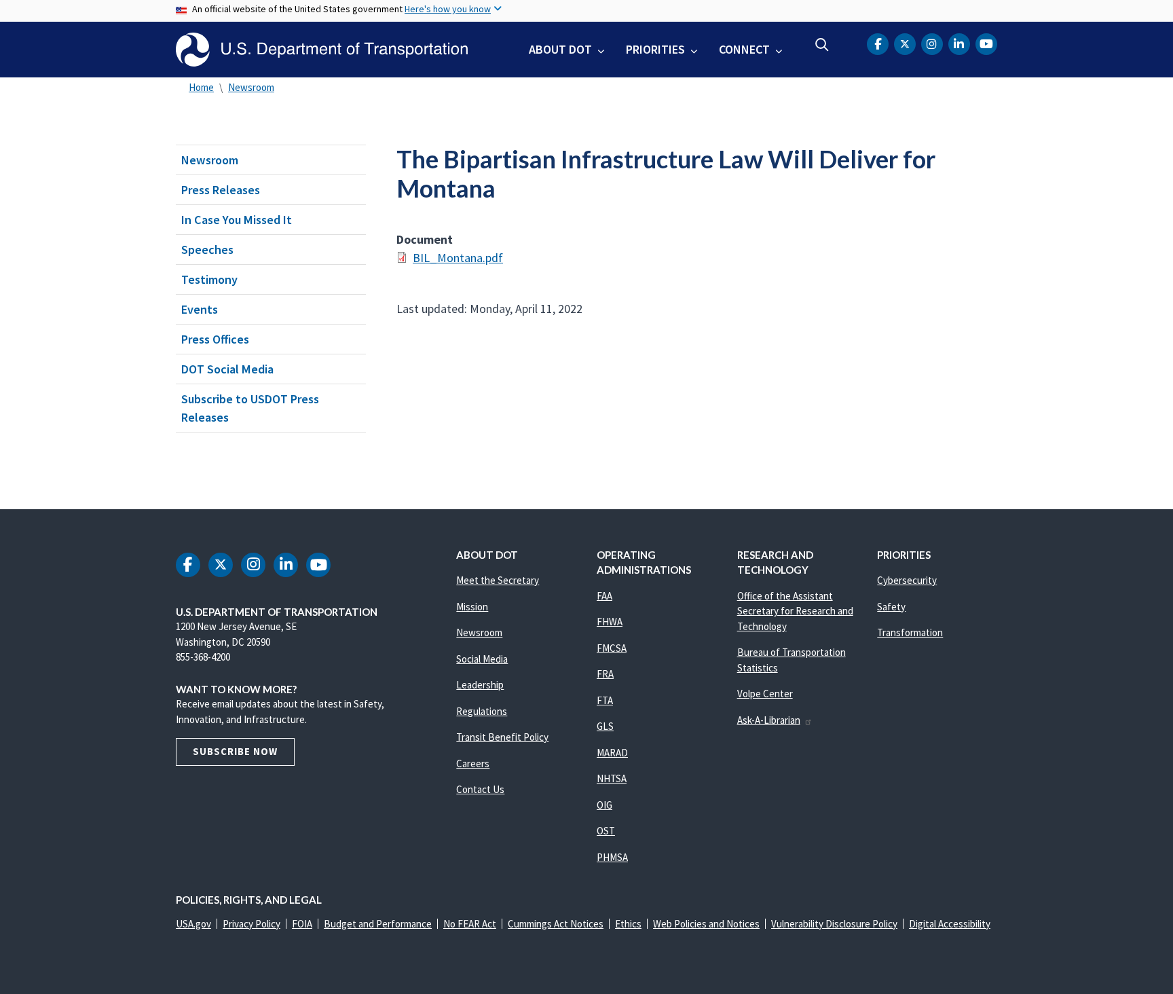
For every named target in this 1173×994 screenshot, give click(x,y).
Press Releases (220, 190)
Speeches (207, 249)
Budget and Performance (378, 923)
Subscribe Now (235, 751)
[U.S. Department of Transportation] (322, 50)
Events (199, 309)
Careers (472, 763)
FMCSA (612, 648)
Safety (891, 606)
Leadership (480, 684)
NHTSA (612, 778)
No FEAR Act (469, 923)
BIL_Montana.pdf (458, 257)
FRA (605, 673)
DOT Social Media (227, 369)
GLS (605, 726)
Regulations (481, 711)
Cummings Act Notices (555, 923)
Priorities (655, 49)
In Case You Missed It (236, 219)
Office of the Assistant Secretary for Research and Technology (795, 611)
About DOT (560, 49)
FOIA (302, 923)
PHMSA (612, 857)
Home (201, 87)
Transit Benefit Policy (502, 737)
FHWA (609, 621)
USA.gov (193, 923)
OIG (604, 804)
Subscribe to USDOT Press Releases (250, 408)
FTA (605, 700)
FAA (604, 595)
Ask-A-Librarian (768, 720)
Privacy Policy (251, 923)
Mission (472, 606)
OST (606, 830)
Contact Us (480, 789)
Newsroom (251, 87)
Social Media (482, 658)
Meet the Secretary (497, 580)
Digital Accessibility (949, 923)
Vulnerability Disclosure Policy (834, 923)
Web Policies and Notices (706, 923)
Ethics (628, 923)
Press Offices (215, 339)
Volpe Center (765, 693)
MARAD (612, 752)
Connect (744, 49)
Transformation (910, 632)
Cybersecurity (907, 580)
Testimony (209, 279)
